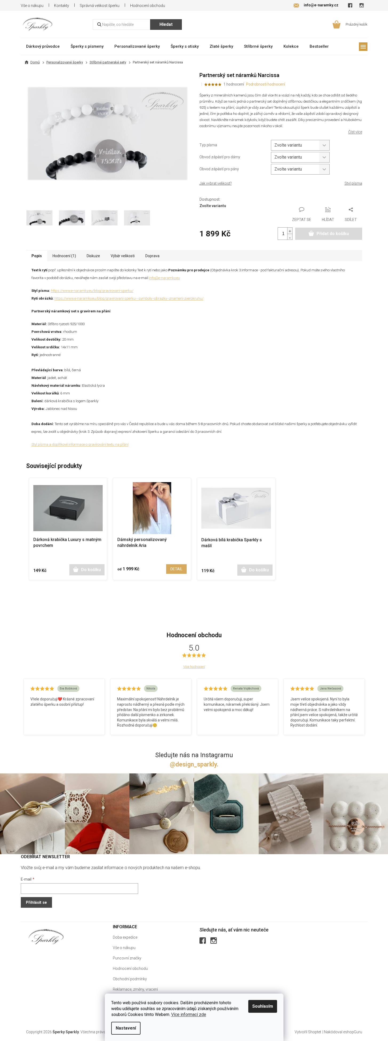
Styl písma (353, 183)
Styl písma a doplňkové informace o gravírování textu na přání (80, 444)
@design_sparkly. (194, 764)
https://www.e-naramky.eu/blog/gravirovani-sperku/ (92, 291)
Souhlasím (262, 1006)
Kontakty (61, 5)
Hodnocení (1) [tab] (64, 256)
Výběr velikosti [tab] (123, 256)
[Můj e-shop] (46, 936)
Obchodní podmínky (130, 979)
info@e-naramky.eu (164, 278)
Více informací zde (188, 1014)
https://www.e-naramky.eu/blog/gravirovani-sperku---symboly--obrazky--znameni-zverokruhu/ (128, 298)
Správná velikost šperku (99, 5)
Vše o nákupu (32, 5)
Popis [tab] (36, 256)
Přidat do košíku (333, 233)
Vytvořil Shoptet (308, 1032)
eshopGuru (352, 1032)
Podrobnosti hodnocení (265, 84)
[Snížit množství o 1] (290, 237)
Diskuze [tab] (93, 256)
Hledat (166, 24)
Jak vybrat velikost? (215, 183)
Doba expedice (125, 937)
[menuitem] (43, 46)
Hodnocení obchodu (147, 5)
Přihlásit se (36, 902)
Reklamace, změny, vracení (135, 989)
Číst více (355, 132)
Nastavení (126, 1028)
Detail (176, 569)
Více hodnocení (194, 667)
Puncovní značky (127, 958)
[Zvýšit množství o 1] (290, 231)
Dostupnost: (209, 199)
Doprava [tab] (152, 256)
